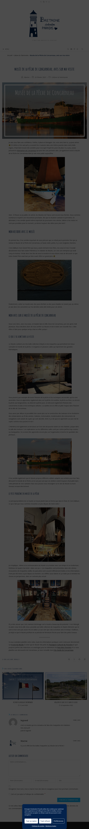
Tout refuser (45, 821)
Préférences (58, 821)
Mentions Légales (50, 826)
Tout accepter (31, 821)
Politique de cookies (38, 826)
